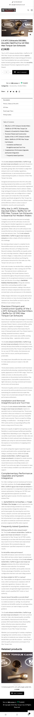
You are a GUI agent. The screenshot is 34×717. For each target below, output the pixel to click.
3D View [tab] (5, 107)
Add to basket (22, 72)
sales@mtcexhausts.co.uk (18, 4)
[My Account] (17, 714)
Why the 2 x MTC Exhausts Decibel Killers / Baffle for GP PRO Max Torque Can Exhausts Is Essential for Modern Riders (17, 128)
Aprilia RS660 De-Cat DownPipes (14, 502)
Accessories (13, 86)
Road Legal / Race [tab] (8, 111)
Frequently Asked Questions (15, 155)
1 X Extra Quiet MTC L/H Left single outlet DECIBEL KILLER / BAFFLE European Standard (17, 687)
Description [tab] (6, 100)
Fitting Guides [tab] (7, 114)
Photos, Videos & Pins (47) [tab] (10, 103)
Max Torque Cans (19, 705)
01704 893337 (18, 2)
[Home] (5, 714)
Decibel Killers (22, 86)
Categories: (5, 86)
